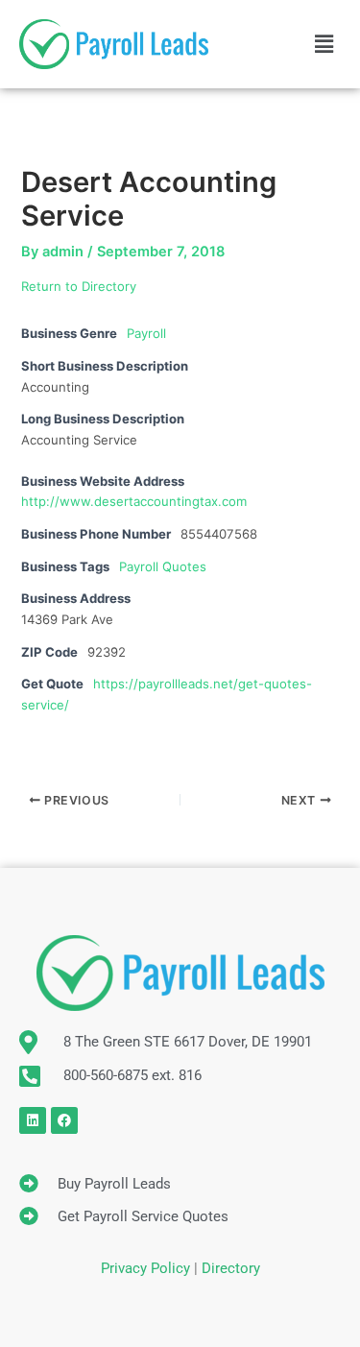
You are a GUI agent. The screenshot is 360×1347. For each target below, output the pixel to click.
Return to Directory (78, 286)
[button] (324, 43)
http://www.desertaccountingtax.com (134, 501)
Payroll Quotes (162, 566)
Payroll (146, 333)
